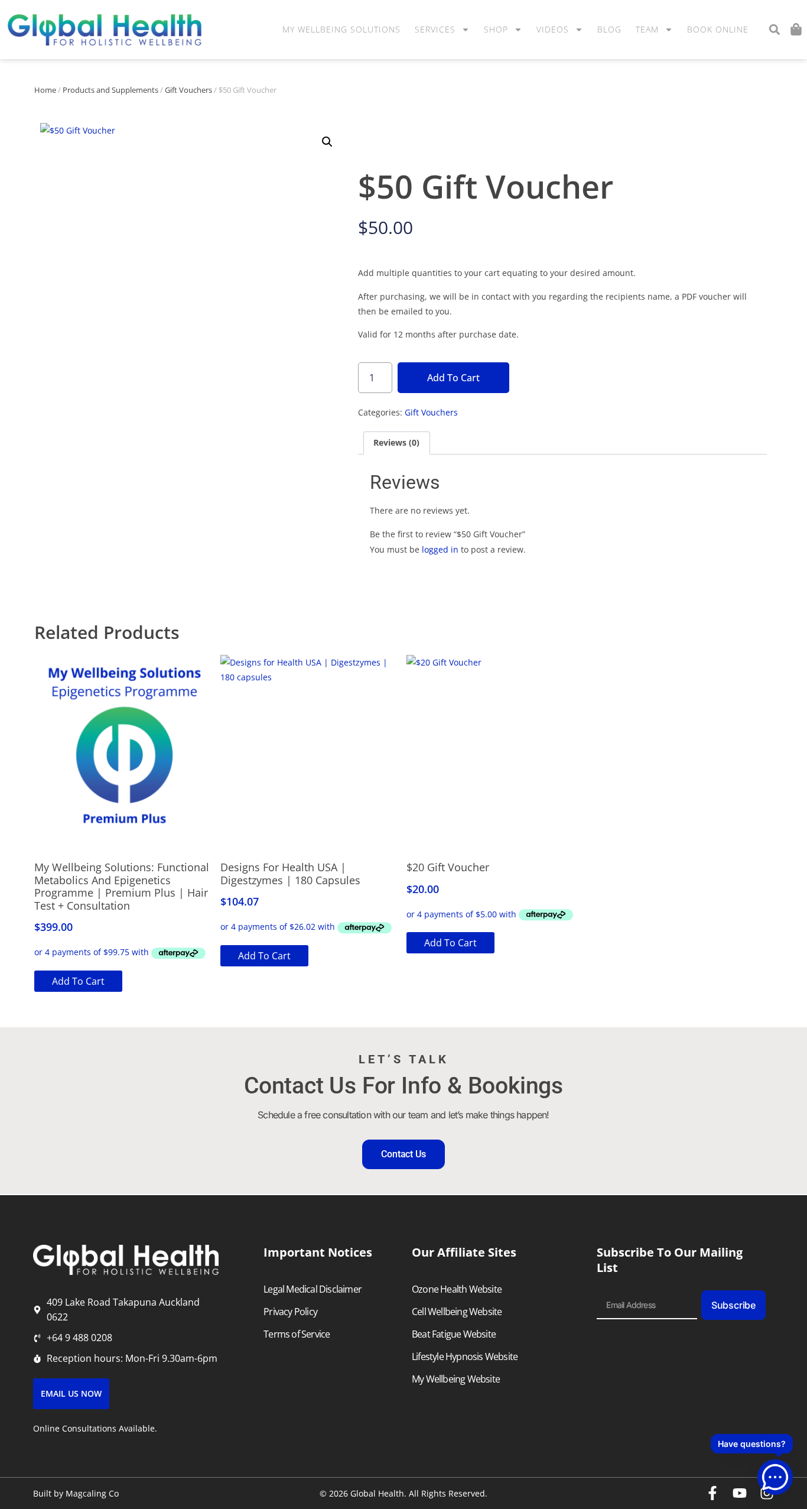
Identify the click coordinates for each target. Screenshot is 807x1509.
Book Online (718, 29)
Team (647, 29)
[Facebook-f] (712, 1493)
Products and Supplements (110, 90)
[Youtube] (740, 1493)
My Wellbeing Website (456, 1378)
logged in (440, 549)
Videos (552, 29)
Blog (609, 29)
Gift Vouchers (188, 90)
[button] (774, 30)
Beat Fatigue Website (454, 1334)
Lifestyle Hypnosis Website (465, 1356)
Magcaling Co (92, 1493)
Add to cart (453, 377)
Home (45, 90)
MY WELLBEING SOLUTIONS (341, 29)
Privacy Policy (290, 1311)
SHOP (496, 29)
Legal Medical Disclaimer (312, 1289)
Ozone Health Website (457, 1289)
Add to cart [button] (78, 981)
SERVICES (435, 29)
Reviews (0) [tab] (396, 442)
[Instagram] (767, 1493)
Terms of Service (296, 1334)
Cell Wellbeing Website (457, 1311)
